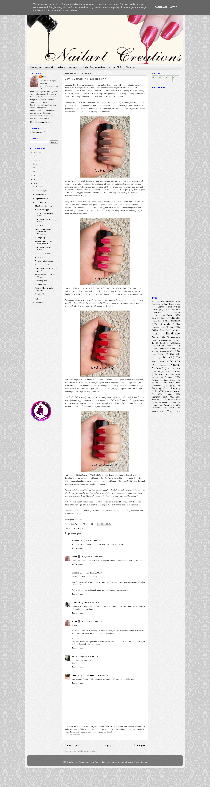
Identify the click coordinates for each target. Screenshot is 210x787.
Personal (169, 377)
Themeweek (156, 399)
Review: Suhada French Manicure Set (44, 242)
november (40, 190)
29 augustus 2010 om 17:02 (88, 656)
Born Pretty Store (172, 304)
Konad (162, 343)
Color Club (170, 309)
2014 (35, 167)
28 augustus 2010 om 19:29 (92, 556)
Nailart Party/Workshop (94, 67)
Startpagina (35, 67)
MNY (174, 348)
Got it (174, 7)
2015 (35, 164)
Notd (177, 368)
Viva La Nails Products (44, 261)
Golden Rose (158, 330)
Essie (154, 318)
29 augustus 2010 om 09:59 (91, 572)
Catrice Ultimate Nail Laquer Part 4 (46, 220)
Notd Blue (39, 225)
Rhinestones (174, 382)
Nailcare (163, 365)
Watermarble (156, 407)
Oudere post (139, 745)
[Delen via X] (104, 524)
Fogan (154, 320)
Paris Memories (166, 374)
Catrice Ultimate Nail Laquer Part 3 (46, 248)
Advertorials (156, 304)
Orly (167, 371)
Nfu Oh (169, 369)
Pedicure (155, 377)
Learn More (160, 7)
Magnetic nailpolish (159, 351)
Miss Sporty (157, 354)
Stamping (156, 388)
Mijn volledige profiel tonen (41, 122)
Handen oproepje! (42, 209)
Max (172, 351)
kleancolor (171, 407)
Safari (158, 385)
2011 (35, 179)
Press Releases (169, 380)
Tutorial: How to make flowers (44, 289)
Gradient (176, 329)
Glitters (169, 327)
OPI (158, 371)
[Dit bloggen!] (101, 524)
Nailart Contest (158, 361)
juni (37, 302)
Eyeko (163, 318)
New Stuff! (39, 294)
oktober (39, 194)
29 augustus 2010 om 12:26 (92, 621)
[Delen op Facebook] (107, 524)
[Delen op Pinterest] (109, 524)
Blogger (144, 762)
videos (177, 411)
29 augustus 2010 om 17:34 (98, 675)
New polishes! (40, 284)
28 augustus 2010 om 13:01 (91, 540)
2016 (35, 160)
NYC (172, 354)
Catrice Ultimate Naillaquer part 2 (46, 269)
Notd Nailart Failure (43, 264)
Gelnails (165, 324)
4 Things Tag (40, 237)
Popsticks (155, 380)
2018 (35, 152)
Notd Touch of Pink (43, 253)
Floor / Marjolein (79, 675)
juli (37, 299)
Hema (154, 340)
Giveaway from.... (42, 280)
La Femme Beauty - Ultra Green (45, 275)
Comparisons (157, 312)
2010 (35, 183)
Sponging (169, 385)
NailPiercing (156, 358)
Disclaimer (131, 67)
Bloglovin (39, 257)
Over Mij (49, 67)
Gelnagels (74, 67)
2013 (35, 171)
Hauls (172, 337)
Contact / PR (115, 67)
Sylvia (74, 556)
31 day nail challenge (163, 301)
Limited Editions (159, 348)
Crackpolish (175, 312)
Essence (170, 315)
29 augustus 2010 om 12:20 (88, 602)
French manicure (171, 320)
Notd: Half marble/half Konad (44, 214)
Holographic (166, 340)
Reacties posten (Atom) (86, 750)
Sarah (74, 656)
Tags (172, 397)
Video (164, 402)
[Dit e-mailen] (98, 524)
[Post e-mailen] (92, 524)
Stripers (168, 393)
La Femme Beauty (165, 345)
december (40, 186)
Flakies (172, 318)
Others (177, 371)
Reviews (156, 382)
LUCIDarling (175, 343)
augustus (39, 202)
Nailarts (61, 67)
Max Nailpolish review (44, 206)
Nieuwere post (72, 745)
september (40, 198)
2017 (35, 156)
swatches (80, 528)
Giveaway (155, 327)
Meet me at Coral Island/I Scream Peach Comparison (45, 231)
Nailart (167, 357)
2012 (35, 175)
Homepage (106, 745)
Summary (156, 396)
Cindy (74, 602)
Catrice (74, 528)
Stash (167, 391)
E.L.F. (158, 315)
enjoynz (118, 762)
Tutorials (171, 399)
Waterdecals (169, 405)
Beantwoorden (77, 548)
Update (154, 402)
